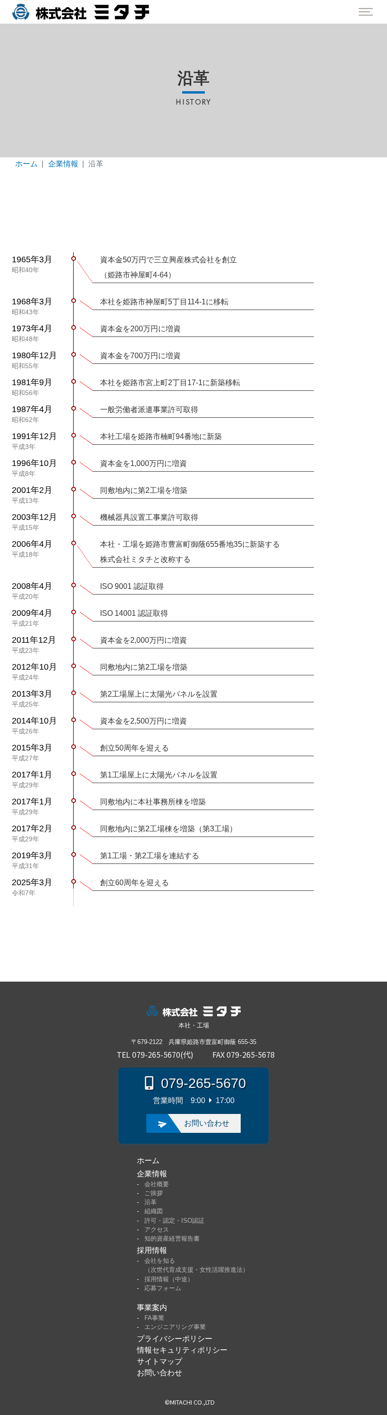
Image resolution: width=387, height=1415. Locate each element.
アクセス (156, 1229)
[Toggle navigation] (366, 12)
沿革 (150, 1202)
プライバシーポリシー (174, 1339)
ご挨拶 (153, 1193)
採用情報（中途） (169, 1279)
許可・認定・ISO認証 (174, 1220)
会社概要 (156, 1184)
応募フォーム (162, 1288)
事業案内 (152, 1307)
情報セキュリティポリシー (182, 1350)
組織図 (153, 1211)
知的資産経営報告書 (172, 1238)
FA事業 (154, 1317)
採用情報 (152, 1250)
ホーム (26, 164)
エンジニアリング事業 (175, 1326)
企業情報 (63, 164)
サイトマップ (159, 1361)
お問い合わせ (159, 1373)
